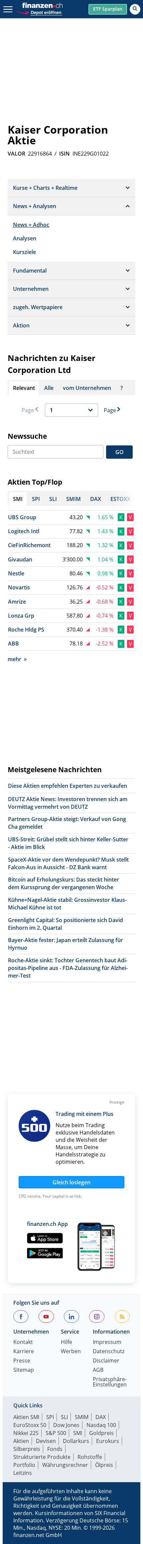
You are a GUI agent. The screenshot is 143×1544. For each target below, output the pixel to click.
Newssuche (27, 436)
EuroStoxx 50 (29, 1425)
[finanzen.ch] (42, 5)
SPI (50, 1417)
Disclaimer (106, 1361)
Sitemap (23, 1370)
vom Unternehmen (87, 388)
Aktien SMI (26, 1417)
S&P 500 (56, 1433)
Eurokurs (107, 1441)
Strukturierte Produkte (42, 1457)
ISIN (64, 153)
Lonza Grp (21, 615)
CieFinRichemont (29, 545)
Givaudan (20, 559)
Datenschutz (108, 1352)
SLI (64, 1417)
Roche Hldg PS (26, 629)
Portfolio (24, 1465)
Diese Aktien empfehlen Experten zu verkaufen (67, 785)
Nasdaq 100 (101, 1425)
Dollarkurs (76, 1441)
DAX (100, 1417)
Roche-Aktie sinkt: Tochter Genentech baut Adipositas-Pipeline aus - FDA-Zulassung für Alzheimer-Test (68, 968)
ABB (13, 643)
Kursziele (24, 252)
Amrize (17, 601)
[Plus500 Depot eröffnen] (39, 12)
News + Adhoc (31, 224)
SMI (77, 1433)
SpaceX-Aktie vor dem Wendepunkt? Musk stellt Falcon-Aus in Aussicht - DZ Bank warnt (68, 863)
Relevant (24, 388)
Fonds (55, 1449)
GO (119, 452)
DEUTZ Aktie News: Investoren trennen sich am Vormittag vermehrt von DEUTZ (67, 802)
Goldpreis (101, 1433)
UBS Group (22, 517)
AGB (98, 1370)
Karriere (23, 1352)
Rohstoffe (89, 1457)
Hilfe (66, 1342)
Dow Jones (66, 1425)
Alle (49, 388)
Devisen (46, 1441)
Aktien (21, 1441)
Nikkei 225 (26, 1433)
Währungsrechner (65, 1465)
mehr (14, 659)
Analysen (24, 238)
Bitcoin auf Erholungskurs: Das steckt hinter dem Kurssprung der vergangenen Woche (63, 883)
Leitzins (22, 1473)
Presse (21, 1361)
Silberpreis (26, 1449)
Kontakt (23, 1342)
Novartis (19, 587)
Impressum (107, 1342)
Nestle (16, 573)
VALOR (16, 153)
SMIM (81, 1417)
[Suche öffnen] (135, 9)
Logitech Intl (23, 531)
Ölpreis (104, 1465)
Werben (71, 1352)
